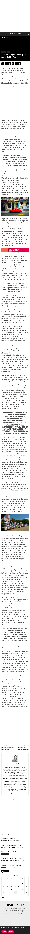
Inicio (2, 37)
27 (15, 892)
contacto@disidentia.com (18, 918)
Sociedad (3, 840)
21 (18, 889)
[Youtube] (20, 922)
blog (11, 345)
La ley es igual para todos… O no (11, 845)
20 (15, 889)
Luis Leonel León (6, 59)
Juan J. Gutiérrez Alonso (11, 847)
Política (8, 51)
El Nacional (9, 775)
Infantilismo (4, 860)
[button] (2, 34)
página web (19, 790)
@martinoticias (21, 769)
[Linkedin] (13, 63)
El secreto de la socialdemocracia (11, 852)
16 (26, 886)
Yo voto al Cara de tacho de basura (12, 858)
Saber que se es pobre (8, 838)
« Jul (2, 897)
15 (22, 886)
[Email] (16, 63)
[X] (6, 63)
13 (15, 886)
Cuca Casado (9, 867)
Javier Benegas (12, 853)
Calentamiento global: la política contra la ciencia (23, 748)
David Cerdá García (10, 840)
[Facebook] (2, 63)
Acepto (4, 931)
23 (26, 889)
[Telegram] (19, 63)
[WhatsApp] (9, 63)
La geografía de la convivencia (11, 865)
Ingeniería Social (5, 853)
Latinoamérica (7, 37)
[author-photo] (15, 761)
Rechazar (11, 931)
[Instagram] (15, 793)
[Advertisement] (15, 16)
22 (22, 889)
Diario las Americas (20, 775)
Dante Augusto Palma (12, 860)
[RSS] (13, 922)
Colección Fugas (10, 789)
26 (11, 892)
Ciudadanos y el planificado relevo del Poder (7, 748)
